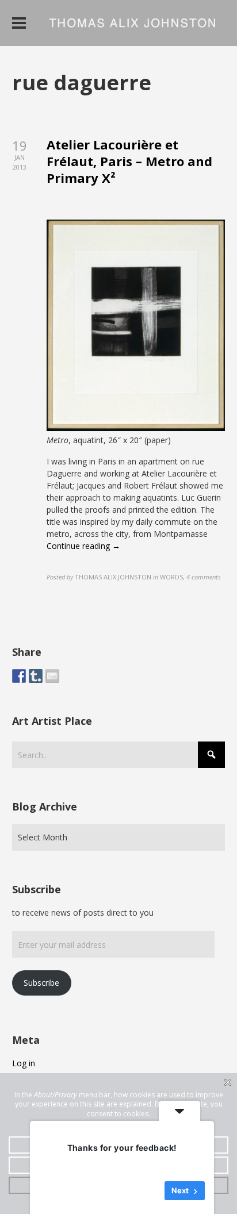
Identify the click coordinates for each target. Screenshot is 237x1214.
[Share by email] (52, 676)
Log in (23, 1063)
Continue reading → (83, 545)
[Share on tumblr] (36, 676)
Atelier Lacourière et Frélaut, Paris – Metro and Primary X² (129, 161)
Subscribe (41, 982)
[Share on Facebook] (19, 676)
